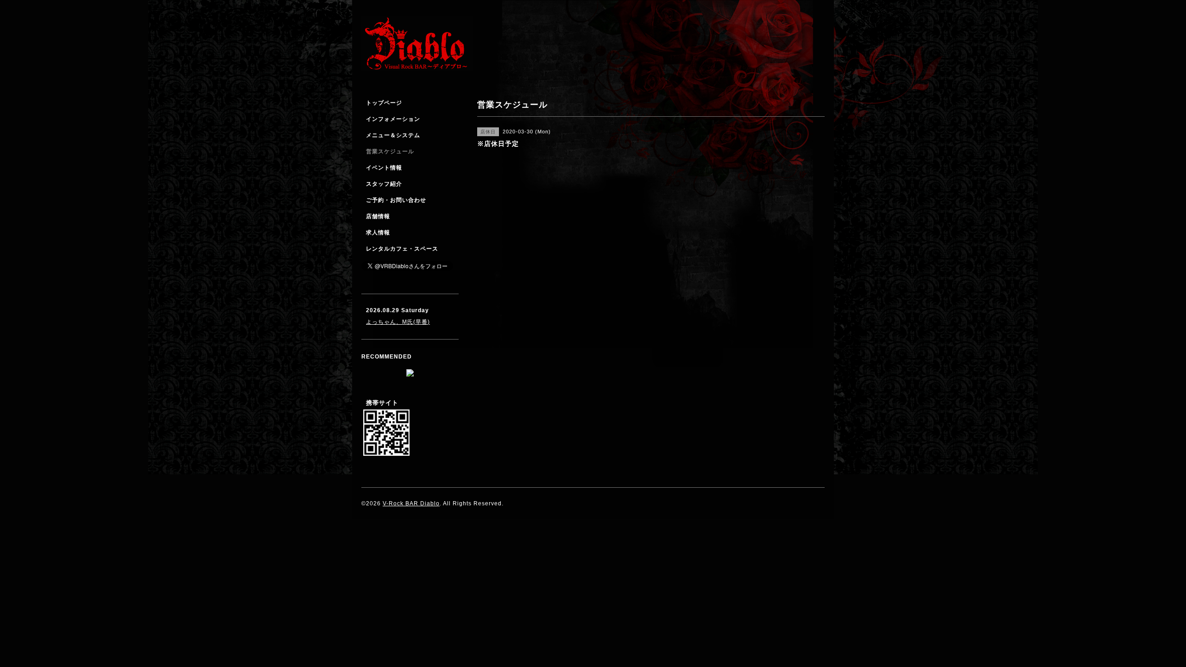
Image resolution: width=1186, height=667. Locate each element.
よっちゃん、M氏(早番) (398, 322)
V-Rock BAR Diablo (411, 503)
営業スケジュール (390, 151)
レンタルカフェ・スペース (402, 248)
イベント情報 (384, 167)
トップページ (384, 103)
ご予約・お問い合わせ (396, 200)
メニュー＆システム (393, 135)
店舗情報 (378, 216)
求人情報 (378, 232)
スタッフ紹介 (384, 184)
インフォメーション (393, 119)
